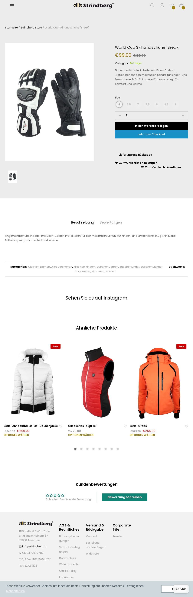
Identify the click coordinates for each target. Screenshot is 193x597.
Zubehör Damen (107, 267)
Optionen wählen (16, 435)
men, (101, 271)
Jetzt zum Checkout (151, 134)
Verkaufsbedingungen (69, 549)
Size (117, 97)
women (110, 271)
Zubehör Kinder (129, 267)
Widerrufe (92, 554)
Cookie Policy (68, 571)
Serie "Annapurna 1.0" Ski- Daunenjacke (31, 426)
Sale (55, 346)
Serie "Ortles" (138, 426)
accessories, (83, 271)
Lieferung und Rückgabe (135, 155)
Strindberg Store (31, 27)
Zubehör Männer (151, 267)
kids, (94, 271)
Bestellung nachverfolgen (95, 545)
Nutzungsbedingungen (69, 538)
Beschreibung (82, 222)
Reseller (118, 536)
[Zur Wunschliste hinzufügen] (60, 426)
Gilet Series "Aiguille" (82, 426)
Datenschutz (67, 558)
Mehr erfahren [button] (15, 591)
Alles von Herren (61, 267)
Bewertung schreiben (125, 497)
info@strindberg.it (34, 546)
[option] (49, 102)
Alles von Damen (39, 267)
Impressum (66, 577)
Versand (91, 536)
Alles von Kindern (85, 267)
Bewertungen (111, 222)
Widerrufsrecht (69, 564)
